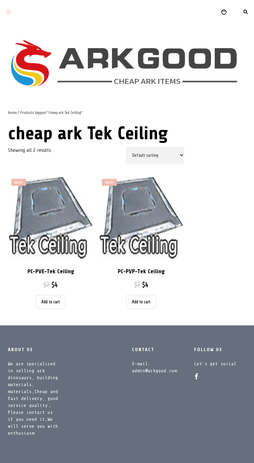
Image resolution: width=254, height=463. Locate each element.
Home (12, 113)
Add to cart (50, 301)
